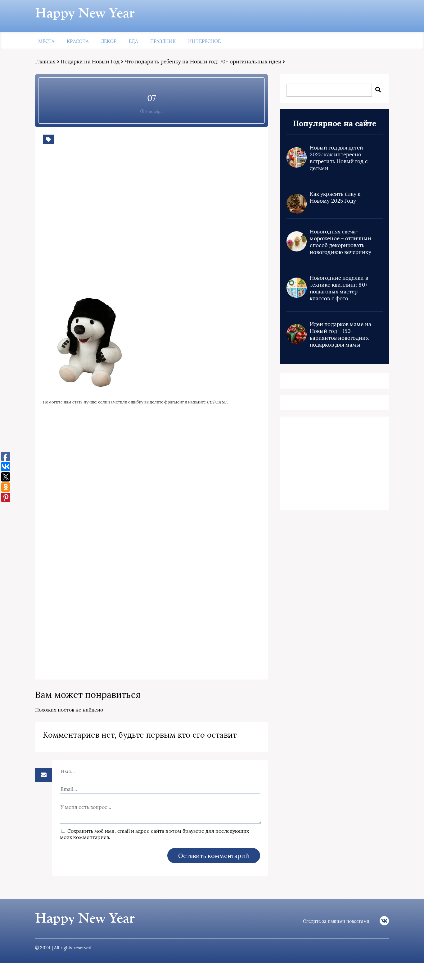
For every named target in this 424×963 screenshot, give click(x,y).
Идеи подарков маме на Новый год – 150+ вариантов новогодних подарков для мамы (340, 334)
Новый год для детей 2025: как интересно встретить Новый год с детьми (339, 158)
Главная (45, 61)
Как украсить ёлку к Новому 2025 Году (335, 197)
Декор (108, 41)
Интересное (204, 41)
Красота (77, 41)
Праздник (163, 41)
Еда (133, 41)
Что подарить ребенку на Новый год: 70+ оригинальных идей (203, 61)
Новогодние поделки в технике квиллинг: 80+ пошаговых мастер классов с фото (339, 288)
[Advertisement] (133, 225)
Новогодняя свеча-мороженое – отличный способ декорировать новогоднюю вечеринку (340, 242)
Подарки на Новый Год (90, 61)
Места (46, 41)
